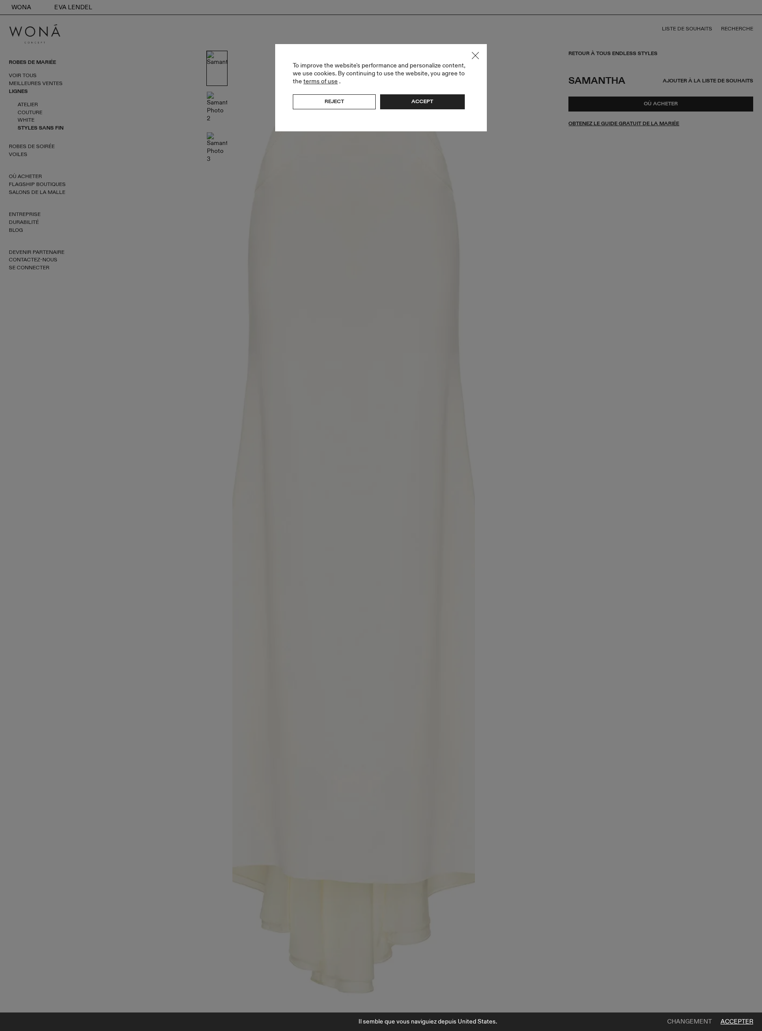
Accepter (737, 1022)
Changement (689, 1022)
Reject (334, 101)
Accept (422, 101)
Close (475, 55)
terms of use (320, 81)
